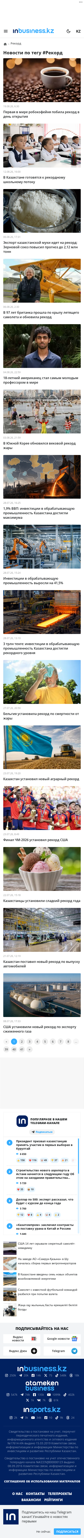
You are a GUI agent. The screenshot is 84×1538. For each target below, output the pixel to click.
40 (14, 1049)
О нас (17, 1493)
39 (6, 1049)
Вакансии (31, 1500)
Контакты (35, 1493)
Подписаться (67, 1531)
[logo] (37, 31)
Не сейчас (43, 1531)
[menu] (6, 31)
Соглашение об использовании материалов (42, 1481)
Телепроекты (60, 1493)
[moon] (68, 31)
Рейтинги (53, 1500)
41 (21, 1049)
